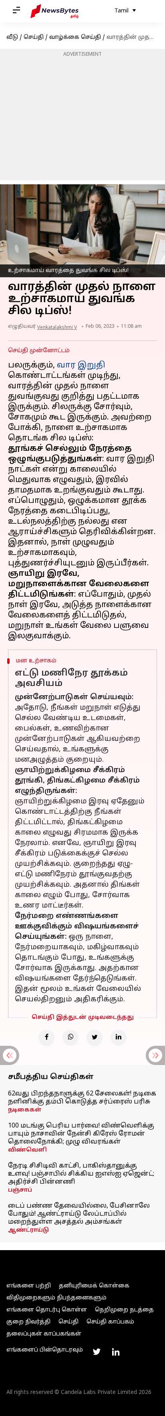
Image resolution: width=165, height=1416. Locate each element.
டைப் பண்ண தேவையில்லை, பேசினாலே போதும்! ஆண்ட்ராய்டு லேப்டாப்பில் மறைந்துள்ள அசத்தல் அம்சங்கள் (79, 1214)
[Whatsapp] (70, 1038)
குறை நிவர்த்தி (28, 1322)
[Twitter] (95, 1038)
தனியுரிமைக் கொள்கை (94, 1286)
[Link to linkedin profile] (115, 1352)
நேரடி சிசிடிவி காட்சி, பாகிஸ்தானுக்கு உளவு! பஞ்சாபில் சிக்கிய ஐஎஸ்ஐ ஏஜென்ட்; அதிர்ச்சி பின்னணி (81, 1174)
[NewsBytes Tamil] (54, 11)
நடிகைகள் (25, 1110)
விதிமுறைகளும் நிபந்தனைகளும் (56, 1298)
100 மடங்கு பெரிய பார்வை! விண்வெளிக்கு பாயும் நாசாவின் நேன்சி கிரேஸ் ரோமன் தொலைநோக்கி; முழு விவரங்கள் (81, 1134)
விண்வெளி (27, 1150)
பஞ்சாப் (20, 1190)
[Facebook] (46, 1038)
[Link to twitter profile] (96, 1352)
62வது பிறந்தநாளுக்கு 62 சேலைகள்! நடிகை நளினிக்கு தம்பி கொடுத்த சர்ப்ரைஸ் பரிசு (82, 1098)
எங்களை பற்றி (28, 1286)
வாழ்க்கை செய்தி (75, 37)
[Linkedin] (119, 1038)
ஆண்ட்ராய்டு (28, 1230)
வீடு (12, 37)
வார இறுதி (81, 365)
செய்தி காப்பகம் (110, 1322)
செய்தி (34, 37)
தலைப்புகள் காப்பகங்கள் (43, 1334)
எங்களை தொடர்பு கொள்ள (46, 1310)
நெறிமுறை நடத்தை (124, 1310)
